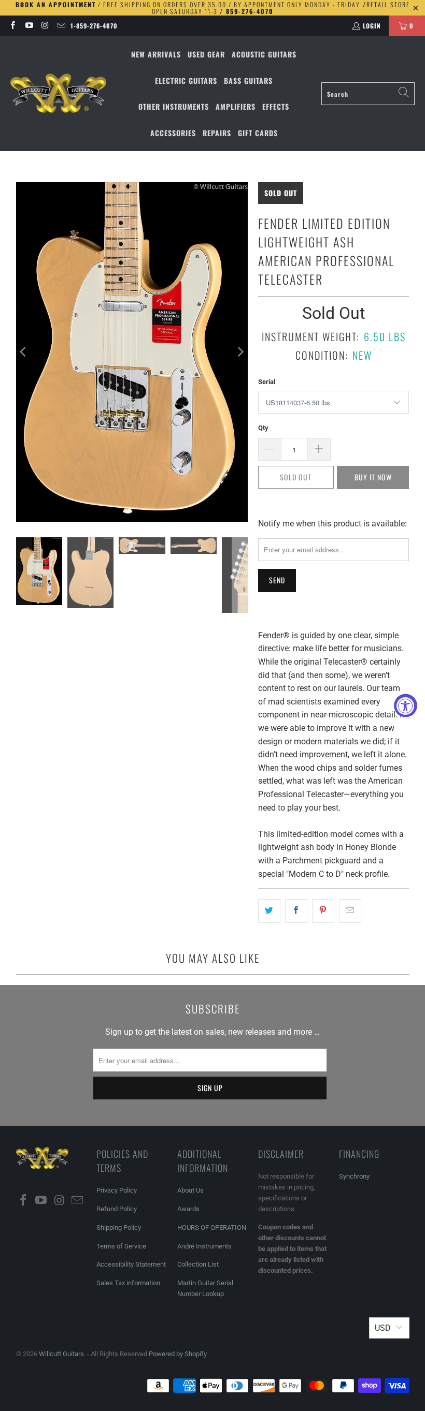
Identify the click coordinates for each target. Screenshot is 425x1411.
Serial (266, 382)
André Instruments (204, 1246)
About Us (190, 1190)
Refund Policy (116, 1209)
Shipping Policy (118, 1227)
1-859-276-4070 (94, 25)
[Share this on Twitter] (269, 911)
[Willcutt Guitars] (58, 94)
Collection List (198, 1264)
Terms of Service (121, 1246)
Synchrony (354, 1176)
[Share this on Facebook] (296, 911)
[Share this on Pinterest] (323, 911)
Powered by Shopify (178, 1354)
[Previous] (24, 352)
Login (372, 25)
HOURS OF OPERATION (211, 1227)
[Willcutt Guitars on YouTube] (28, 25)
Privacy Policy (116, 1190)
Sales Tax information (128, 1283)
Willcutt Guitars (61, 1354)
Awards (188, 1209)
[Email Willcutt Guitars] (60, 25)
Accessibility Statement (131, 1264)
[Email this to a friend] (350, 911)
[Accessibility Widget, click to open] (405, 705)
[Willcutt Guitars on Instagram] (44, 25)
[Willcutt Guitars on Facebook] (12, 25)
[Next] (240, 352)
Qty (263, 428)
